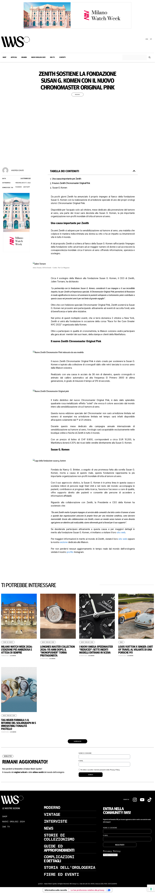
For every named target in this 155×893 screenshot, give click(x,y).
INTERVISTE (55, 821)
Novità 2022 (26, 183)
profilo (70, 552)
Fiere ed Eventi (8, 642)
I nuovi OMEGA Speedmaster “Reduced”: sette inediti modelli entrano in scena (96, 649)
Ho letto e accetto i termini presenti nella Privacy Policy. (100, 770)
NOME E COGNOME (85, 753)
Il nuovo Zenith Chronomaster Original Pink (71, 183)
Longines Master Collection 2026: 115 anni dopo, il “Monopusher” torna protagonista (57, 650)
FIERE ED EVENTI (61, 874)
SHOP (4, 816)
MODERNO (52, 807)
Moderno (77, 94)
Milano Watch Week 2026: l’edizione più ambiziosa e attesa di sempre (16, 649)
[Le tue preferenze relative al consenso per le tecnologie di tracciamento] (151, 889)
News (121, 642)
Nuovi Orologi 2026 (48, 642)
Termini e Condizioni (110, 855)
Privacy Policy (112, 851)
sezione (64, 542)
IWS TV (6, 827)
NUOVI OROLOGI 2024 (13, 821)
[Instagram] (134, 799)
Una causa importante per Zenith (67, 178)
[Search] (149, 57)
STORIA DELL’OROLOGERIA (69, 867)
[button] (18, 187)
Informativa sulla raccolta (56, 890)
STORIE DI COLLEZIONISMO (59, 837)
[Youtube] (142, 799)
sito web (121, 532)
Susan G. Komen (59, 187)
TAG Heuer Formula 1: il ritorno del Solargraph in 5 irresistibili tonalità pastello (18, 724)
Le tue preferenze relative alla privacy (87, 890)
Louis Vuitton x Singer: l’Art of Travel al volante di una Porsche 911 (135, 649)
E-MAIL (81, 761)
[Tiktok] (149, 799)
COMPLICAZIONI (59, 856)
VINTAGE (52, 814)
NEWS (48, 828)
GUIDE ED (53, 846)
